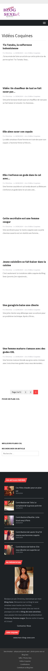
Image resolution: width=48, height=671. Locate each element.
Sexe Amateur (8, 651)
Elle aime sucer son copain (18, 131)
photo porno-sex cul (37, 651)
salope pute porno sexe (21, 651)
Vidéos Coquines (34, 53)
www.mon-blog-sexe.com (24, 637)
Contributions (25, 664)
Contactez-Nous (24, 626)
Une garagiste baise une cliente (21, 305)
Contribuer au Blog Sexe (25, 668)
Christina (8, 53)
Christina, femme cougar (14, 618)
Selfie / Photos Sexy (25, 658)
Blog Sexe (25, 655)
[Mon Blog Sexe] (11, 11)
